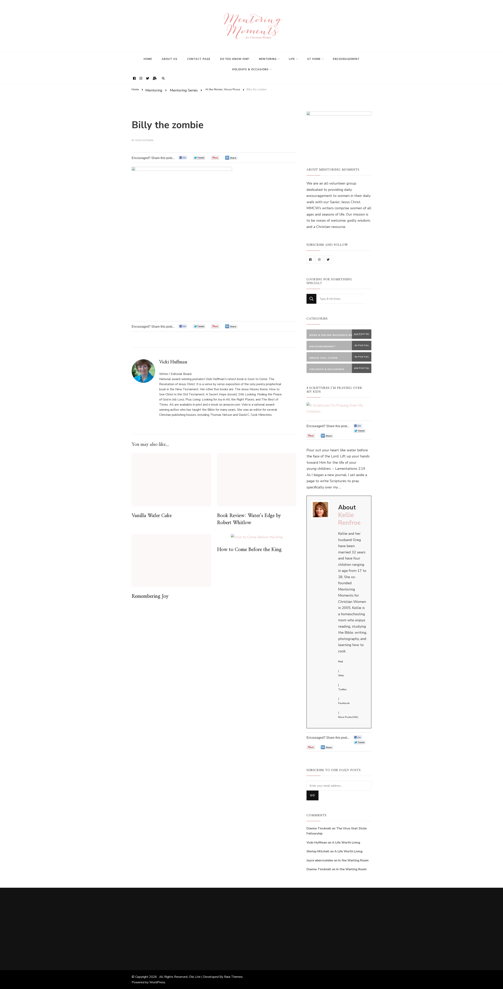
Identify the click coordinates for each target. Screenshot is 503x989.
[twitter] (328, 259)
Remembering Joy (150, 596)
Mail (340, 661)
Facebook (344, 703)
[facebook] (310, 259)
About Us (169, 59)
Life (292, 59)
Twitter (342, 689)
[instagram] (319, 259)
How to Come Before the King (249, 549)
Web (341, 675)
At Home (314, 59)
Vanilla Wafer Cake (152, 515)
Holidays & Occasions (250, 69)
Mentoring (268, 59)
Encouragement (346, 59)
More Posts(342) (348, 717)
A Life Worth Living (346, 842)
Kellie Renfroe (349, 519)
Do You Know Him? (234, 59)
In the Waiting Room (353, 860)
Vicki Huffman (144, 140)
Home (148, 59)
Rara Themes (233, 977)
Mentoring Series (184, 90)
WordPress (157, 982)
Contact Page (198, 59)
